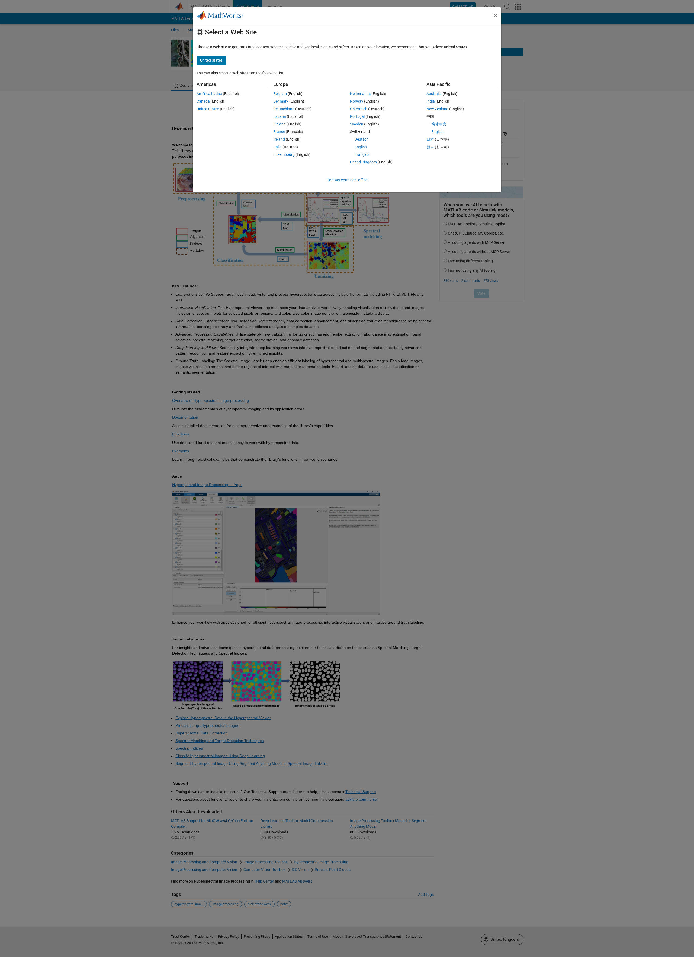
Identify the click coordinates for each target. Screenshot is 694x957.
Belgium (280, 93)
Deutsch (361, 139)
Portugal (357, 116)
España (279, 116)
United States (208, 109)
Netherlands (360, 93)
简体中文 (438, 124)
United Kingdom (363, 162)
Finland (279, 124)
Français (362, 154)
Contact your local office (347, 180)
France (279, 132)
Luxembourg (284, 154)
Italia (277, 147)
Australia (434, 93)
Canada (203, 101)
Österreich (358, 109)
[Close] (495, 15)
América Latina (209, 93)
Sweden (356, 124)
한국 (430, 147)
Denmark (280, 101)
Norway (356, 101)
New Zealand (437, 109)
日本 (430, 139)
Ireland (279, 139)
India (430, 101)
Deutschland (283, 109)
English (361, 147)
